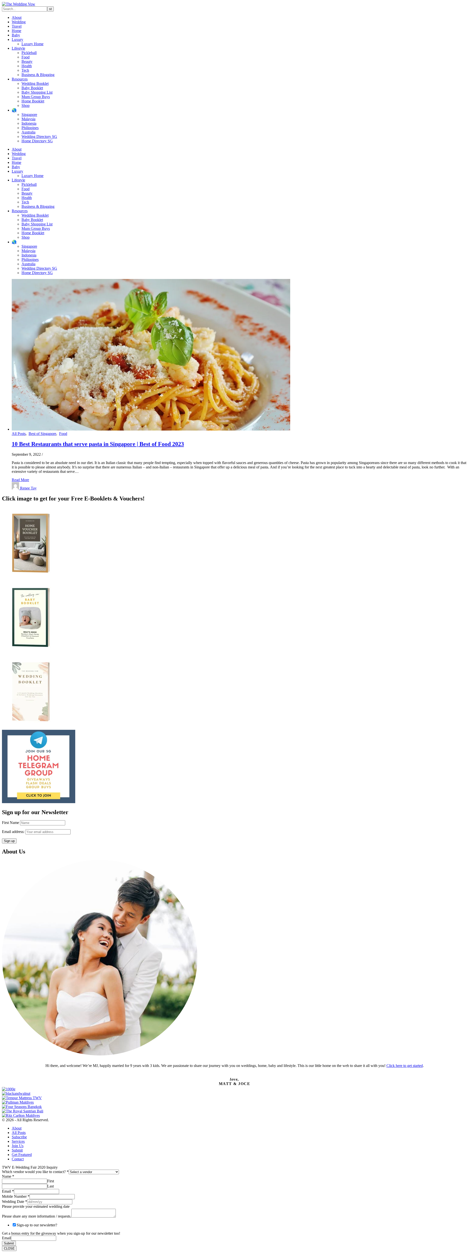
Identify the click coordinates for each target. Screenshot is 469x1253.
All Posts (19, 434)
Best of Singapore (42, 434)
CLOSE (9, 1248)
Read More (20, 480)
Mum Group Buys (35, 97)
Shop (25, 105)
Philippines (30, 128)
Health (26, 66)
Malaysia (28, 119)
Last (50, 1186)
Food (25, 57)
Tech (25, 70)
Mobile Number (16, 1196)
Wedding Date (14, 1201)
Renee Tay (28, 488)
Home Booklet (32, 101)
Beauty (26, 61)
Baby (16, 35)
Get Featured (22, 1155)
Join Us (17, 1146)
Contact (18, 1159)
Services (18, 1141)
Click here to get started (404, 1066)
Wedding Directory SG (39, 136)
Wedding (19, 22)
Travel (16, 26)
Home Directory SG (37, 141)
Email (8, 1191)
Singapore (29, 114)
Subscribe (19, 1137)
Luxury (17, 39)
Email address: (13, 832)
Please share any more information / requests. (36, 1216)
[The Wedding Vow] (18, 4)
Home (16, 31)
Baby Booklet (32, 88)
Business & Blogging (37, 75)
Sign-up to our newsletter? (37, 1225)
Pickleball (29, 53)
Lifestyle (18, 48)
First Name (10, 823)
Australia (28, 132)
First (50, 1181)
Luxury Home (32, 44)
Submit (17, 1150)
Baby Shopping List (37, 92)
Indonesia (28, 123)
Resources (20, 79)
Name (8, 1176)
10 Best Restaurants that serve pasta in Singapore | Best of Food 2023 (98, 444)
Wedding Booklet (35, 83)
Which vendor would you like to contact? (35, 1172)
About (16, 17)
